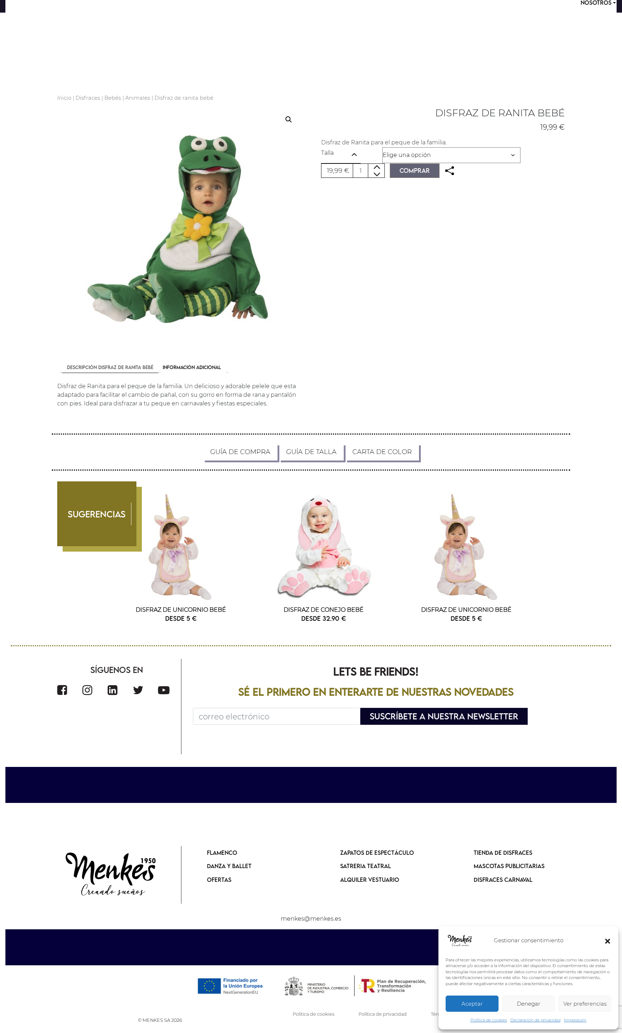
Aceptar (472, 1003)
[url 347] (449, 171)
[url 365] (164, 690)
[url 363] (112, 690)
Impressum (575, 1020)
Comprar (415, 170)
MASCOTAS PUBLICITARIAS (509, 866)
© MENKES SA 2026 (160, 1020)
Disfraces (88, 98)
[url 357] (181, 546)
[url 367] (111, 875)
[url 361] (62, 690)
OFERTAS (219, 879)
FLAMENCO (222, 852)
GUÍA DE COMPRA (240, 452)
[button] (607, 940)
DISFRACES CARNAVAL (503, 879)
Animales (137, 98)
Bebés (112, 98)
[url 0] (460, 941)
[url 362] (87, 690)
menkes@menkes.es (311, 918)
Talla (327, 152)
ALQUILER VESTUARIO (369, 879)
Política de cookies (488, 1020)
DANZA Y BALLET (229, 866)
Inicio (64, 98)
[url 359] (324, 546)
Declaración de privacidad (535, 1020)
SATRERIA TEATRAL (365, 866)
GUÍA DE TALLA (311, 452)
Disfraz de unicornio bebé (181, 609)
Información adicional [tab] (192, 367)
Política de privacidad (383, 1014)
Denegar (528, 1003)
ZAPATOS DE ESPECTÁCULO (377, 852)
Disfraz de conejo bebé (324, 609)
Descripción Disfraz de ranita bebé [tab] (110, 367)
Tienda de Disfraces (503, 852)
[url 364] (138, 690)
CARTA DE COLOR (382, 452)
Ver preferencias (585, 1003)
